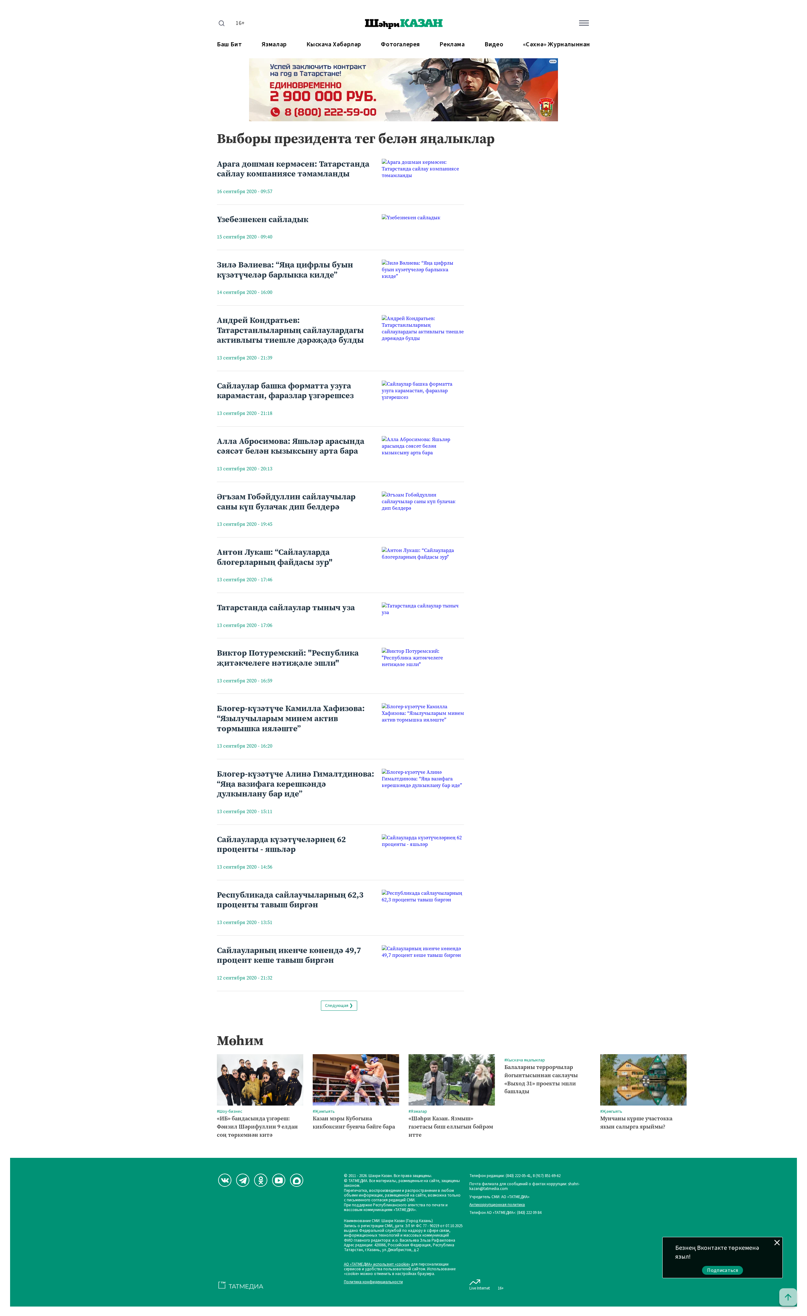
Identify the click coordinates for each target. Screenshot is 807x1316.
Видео (494, 44)
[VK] (224, 1180)
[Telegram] (242, 1180)
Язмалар (274, 44)
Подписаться (722, 1270)
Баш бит (229, 44)
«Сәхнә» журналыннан (556, 44)
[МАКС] (296, 1180)
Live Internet (479, 1288)
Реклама (452, 44)
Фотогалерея (400, 44)
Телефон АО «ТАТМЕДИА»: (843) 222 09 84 (505, 1212)
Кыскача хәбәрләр (333, 44)
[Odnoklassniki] (260, 1180)
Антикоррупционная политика (497, 1205)
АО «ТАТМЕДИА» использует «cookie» (377, 1264)
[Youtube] (278, 1180)
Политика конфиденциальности (373, 1282)
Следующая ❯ (339, 1006)
